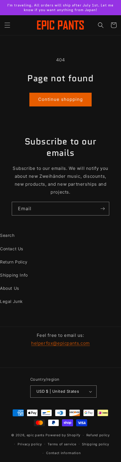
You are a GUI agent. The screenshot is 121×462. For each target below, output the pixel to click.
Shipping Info (14, 275)
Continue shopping (60, 99)
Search (7, 235)
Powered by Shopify (63, 435)
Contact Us (11, 248)
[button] (7, 25)
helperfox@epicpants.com (60, 343)
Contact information (63, 453)
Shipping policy (95, 444)
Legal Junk (11, 301)
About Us (9, 288)
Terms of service (62, 444)
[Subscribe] (102, 209)
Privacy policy (30, 444)
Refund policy (98, 435)
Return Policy (14, 261)
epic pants (36, 435)
